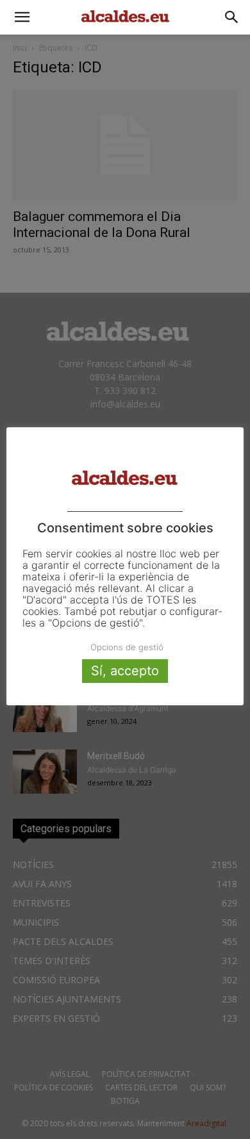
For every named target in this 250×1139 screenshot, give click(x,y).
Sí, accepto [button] (125, 670)
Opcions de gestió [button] (126, 647)
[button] (21, 17)
